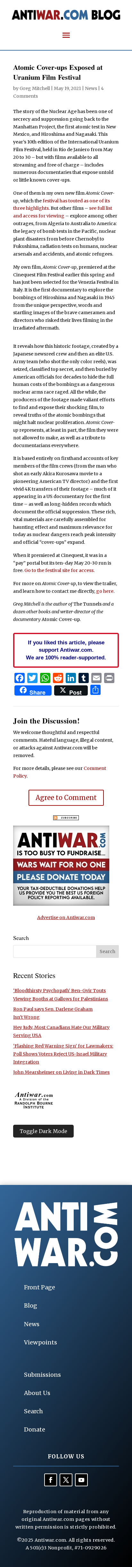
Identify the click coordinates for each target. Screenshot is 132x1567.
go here (104, 591)
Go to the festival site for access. (59, 570)
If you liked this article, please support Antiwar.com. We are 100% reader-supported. (66, 650)
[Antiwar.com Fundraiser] (61, 904)
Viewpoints (40, 1342)
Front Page (39, 1287)
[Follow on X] (66, 1479)
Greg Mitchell (35, 88)
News (91, 88)
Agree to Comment (66, 798)
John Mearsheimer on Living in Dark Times (61, 1072)
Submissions (42, 1374)
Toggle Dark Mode (43, 1131)
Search (33, 1411)
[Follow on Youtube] (81, 1479)
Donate (34, 1429)
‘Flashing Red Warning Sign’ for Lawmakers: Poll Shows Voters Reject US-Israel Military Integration (63, 1054)
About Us (37, 1393)
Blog (30, 1305)
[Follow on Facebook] (50, 1479)
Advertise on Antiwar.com (66, 917)
